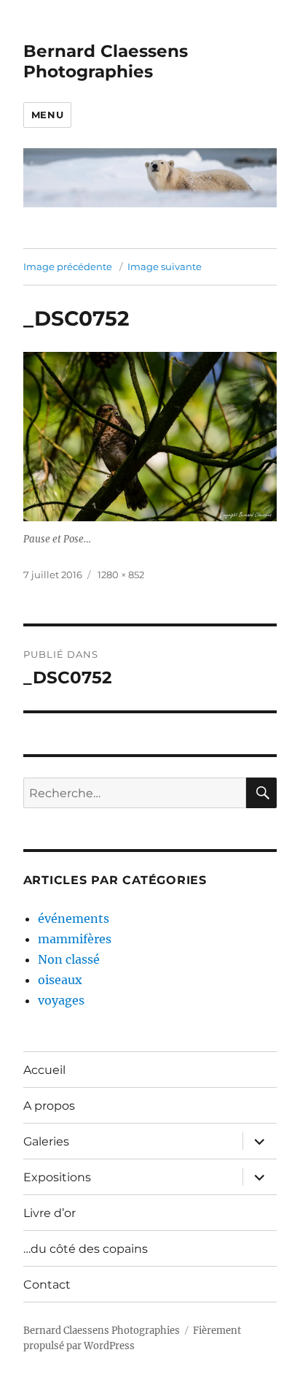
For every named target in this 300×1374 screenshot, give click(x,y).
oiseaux (60, 979)
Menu (47, 114)
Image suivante (164, 266)
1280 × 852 (121, 574)
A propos (49, 1106)
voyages (61, 1000)
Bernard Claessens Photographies (105, 61)
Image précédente (67, 266)
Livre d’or (49, 1213)
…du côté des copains (85, 1249)
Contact (47, 1285)
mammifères (74, 939)
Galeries (46, 1141)
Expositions (57, 1177)
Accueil (44, 1070)
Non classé (69, 959)
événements (73, 918)
